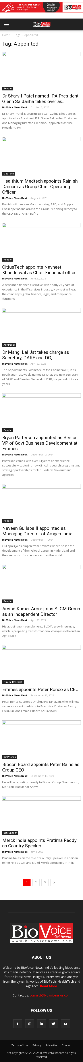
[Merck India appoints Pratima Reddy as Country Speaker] (41, 815)
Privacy (37, 1045)
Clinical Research (13, 682)
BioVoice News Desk (14, 107)
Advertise (52, 1045)
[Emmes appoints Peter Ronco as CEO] (41, 664)
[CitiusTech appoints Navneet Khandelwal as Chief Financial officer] (41, 242)
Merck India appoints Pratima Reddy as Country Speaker (39, 843)
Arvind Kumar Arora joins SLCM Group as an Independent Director (41, 611)
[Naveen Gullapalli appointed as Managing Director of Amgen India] (41, 503)
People (8, 88)
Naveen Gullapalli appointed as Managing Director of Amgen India (37, 531)
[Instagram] (29, 1023)
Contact (66, 1045)
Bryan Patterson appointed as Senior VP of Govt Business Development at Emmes (39, 443)
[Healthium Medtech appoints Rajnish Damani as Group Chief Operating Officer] (41, 156)
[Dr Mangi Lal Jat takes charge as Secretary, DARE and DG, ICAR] (41, 327)
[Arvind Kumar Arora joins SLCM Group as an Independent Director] (41, 584)
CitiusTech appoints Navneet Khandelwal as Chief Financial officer (40, 269)
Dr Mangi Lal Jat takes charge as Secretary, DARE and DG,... (35, 355)
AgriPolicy (9, 344)
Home (6, 35)
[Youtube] (65, 1023)
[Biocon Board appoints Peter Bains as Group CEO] (41, 739)
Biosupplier (10, 832)
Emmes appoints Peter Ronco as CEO (40, 689)
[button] (62, 36)
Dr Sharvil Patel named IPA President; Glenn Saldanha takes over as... (40, 98)
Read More (48, 986)
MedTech (9, 173)
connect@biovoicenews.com (50, 995)
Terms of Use (20, 1045)
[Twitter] (53, 1023)
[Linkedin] (41, 1023)
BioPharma (10, 757)
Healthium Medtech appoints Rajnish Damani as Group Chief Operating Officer (40, 186)
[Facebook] (17, 1023)
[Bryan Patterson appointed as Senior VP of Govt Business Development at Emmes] (41, 412)
